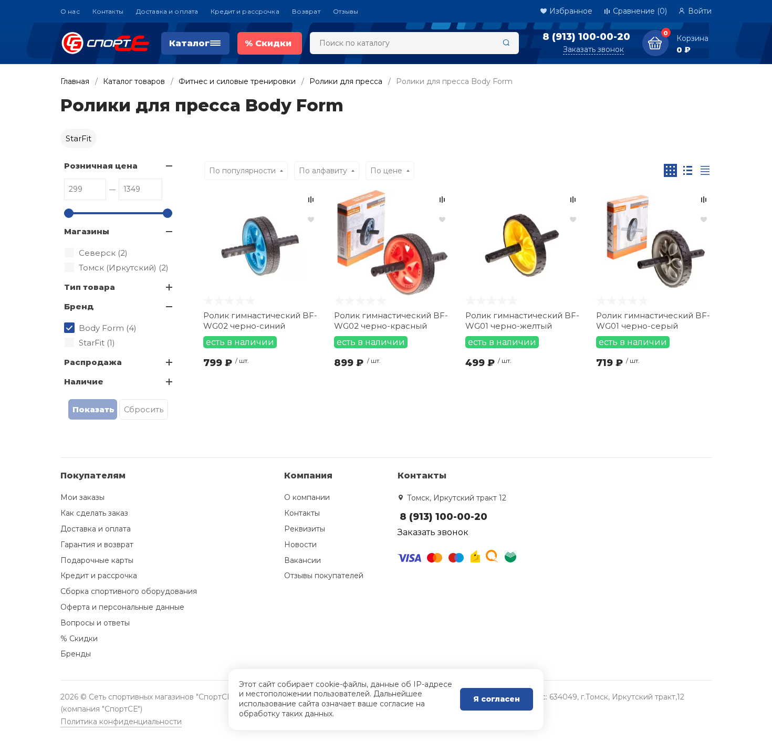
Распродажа (93, 362)
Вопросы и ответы (95, 623)
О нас (70, 11)
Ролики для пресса (345, 81)
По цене (386, 170)
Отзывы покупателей (323, 575)
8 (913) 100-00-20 (586, 37)
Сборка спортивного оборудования (128, 591)
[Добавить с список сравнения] (310, 199)
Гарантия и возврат (96, 544)
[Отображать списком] (687, 170)
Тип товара (89, 287)
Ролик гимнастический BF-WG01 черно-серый (653, 320)
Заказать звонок (593, 49)
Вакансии (302, 560)
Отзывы (346, 11)
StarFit (78, 138)
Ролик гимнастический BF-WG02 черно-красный (391, 320)
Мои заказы (82, 497)
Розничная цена (101, 166)
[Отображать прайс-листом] (705, 170)
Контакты (107, 11)
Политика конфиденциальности (121, 721)
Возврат (306, 11)
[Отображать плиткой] (670, 170)
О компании (307, 497)
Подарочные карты (96, 560)
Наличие (83, 382)
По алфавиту (323, 170)
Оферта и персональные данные (122, 607)
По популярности (242, 170)
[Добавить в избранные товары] (310, 219)
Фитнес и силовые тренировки (237, 81)
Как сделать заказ (94, 513)
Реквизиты (304, 529)
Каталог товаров (134, 81)
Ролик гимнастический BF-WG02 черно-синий (260, 320)
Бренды (75, 654)
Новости (300, 544)
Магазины (86, 231)
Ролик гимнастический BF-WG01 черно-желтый (522, 320)
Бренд (78, 306)
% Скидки (79, 638)
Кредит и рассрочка (245, 11)
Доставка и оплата (167, 11)
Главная (74, 81)
